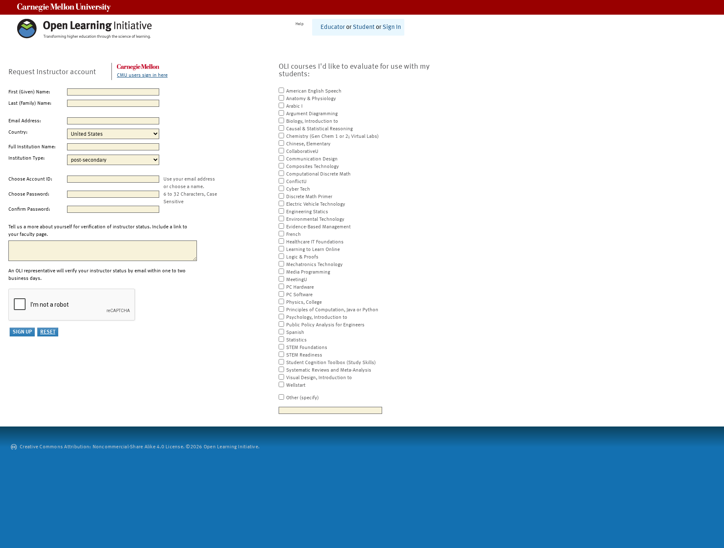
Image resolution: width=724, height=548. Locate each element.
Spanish (295, 332)
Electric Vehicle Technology (315, 204)
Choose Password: (28, 194)
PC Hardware (300, 287)
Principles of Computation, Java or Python (332, 310)
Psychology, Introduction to (316, 317)
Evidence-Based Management (318, 227)
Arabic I (294, 106)
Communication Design (312, 159)
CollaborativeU (302, 151)
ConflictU (296, 181)
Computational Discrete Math (318, 174)
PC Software (299, 294)
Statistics (296, 340)
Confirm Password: (29, 209)
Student (364, 27)
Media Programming (308, 272)
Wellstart (295, 385)
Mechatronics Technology (314, 264)
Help (299, 24)
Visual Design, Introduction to (319, 377)
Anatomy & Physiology (311, 98)
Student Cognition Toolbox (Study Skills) (331, 362)
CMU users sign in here (142, 75)
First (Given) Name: (29, 92)
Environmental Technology (315, 219)
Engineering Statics (307, 212)
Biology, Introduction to (312, 121)
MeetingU (296, 279)
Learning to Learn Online (313, 249)
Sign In (392, 27)
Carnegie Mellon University (64, 7)
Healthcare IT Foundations (315, 242)
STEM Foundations (306, 347)
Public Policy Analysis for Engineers (325, 325)
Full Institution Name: (32, 147)
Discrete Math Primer (309, 196)
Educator (333, 27)
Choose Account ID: (30, 179)
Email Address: (24, 121)
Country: (18, 132)
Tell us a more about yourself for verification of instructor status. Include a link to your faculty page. (97, 231)
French (293, 234)
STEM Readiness (304, 355)
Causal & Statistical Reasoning (319, 129)
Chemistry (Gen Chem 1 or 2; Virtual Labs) (332, 136)
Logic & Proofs (302, 257)
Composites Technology (312, 166)
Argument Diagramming (312, 113)
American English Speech (313, 91)
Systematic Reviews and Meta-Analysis (328, 370)
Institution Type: (26, 158)
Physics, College (304, 302)
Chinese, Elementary (308, 144)
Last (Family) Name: (30, 103)
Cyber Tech (298, 189)
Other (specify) (302, 398)
